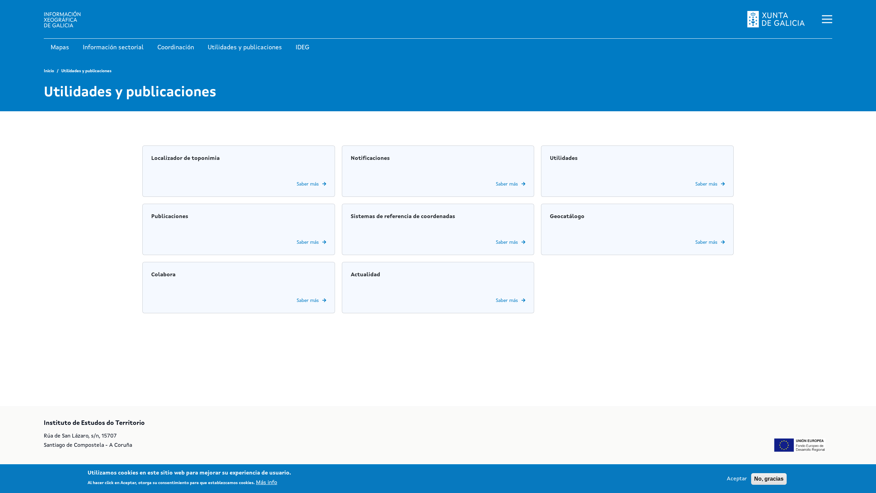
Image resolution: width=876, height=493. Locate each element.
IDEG (302, 48)
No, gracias (769, 479)
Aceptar (737, 479)
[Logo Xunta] (68, 19)
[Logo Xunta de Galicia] (776, 19)
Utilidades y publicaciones (245, 48)
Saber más (308, 184)
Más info (266, 482)
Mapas (60, 48)
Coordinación (175, 48)
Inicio (49, 71)
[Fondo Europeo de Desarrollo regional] (799, 445)
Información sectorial (113, 48)
